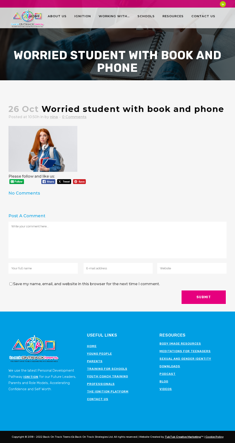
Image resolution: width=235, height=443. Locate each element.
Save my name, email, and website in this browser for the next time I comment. (86, 284)
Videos (165, 389)
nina (54, 117)
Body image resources (180, 343)
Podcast (167, 374)
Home (92, 346)
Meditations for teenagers (185, 351)
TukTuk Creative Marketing (183, 436)
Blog (163, 381)
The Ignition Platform (108, 391)
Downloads (169, 366)
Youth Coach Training (107, 376)
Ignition (30, 377)
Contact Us (97, 399)
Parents (95, 361)
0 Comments (74, 117)
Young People (99, 353)
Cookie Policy (214, 436)
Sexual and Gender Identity (185, 358)
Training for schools (107, 369)
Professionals (101, 384)
